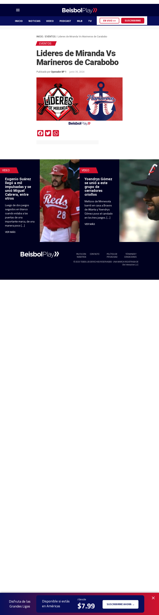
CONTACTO (94, 254)
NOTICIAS (34, 21)
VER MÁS (10, 232)
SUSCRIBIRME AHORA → (120, 604)
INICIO (19, 21)
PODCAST (65, 21)
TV (90, 21)
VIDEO (50, 21)
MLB (79, 21)
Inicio (39, 36)
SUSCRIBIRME (133, 20)
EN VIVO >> (109, 20)
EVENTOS (50, 36)
